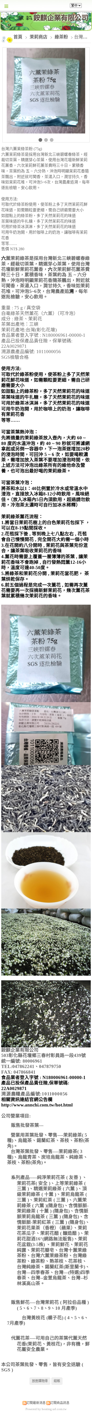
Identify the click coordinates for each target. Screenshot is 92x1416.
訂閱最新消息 (36, 1402)
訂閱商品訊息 (59, 1402)
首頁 (17, 37)
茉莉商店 (39, 37)
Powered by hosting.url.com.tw (46, 1409)
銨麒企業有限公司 (60, 18)
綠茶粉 (61, 37)
